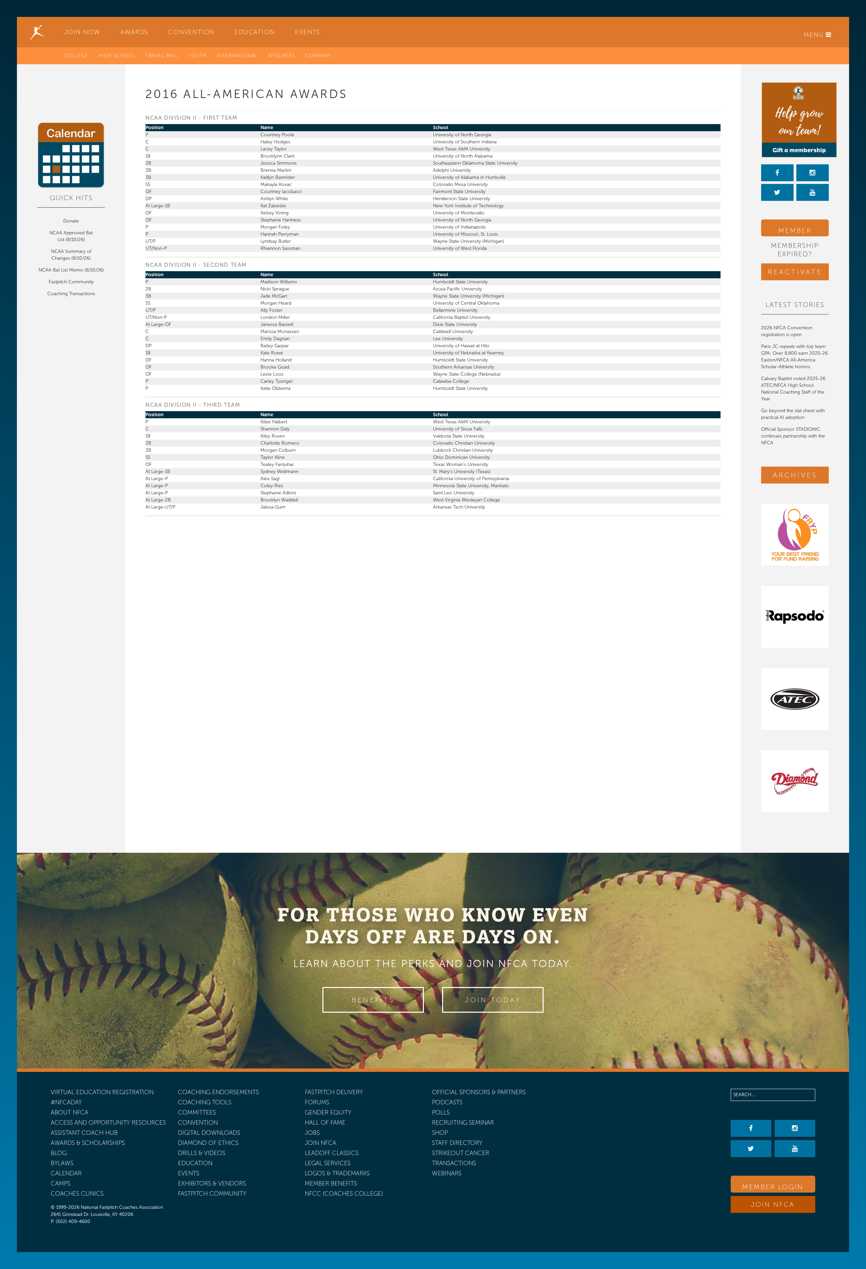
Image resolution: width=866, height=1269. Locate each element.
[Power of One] (795, 120)
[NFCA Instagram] (812, 172)
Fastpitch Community (71, 282)
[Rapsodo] (795, 617)
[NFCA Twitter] (777, 192)
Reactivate (795, 272)
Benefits (373, 1000)
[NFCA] (37, 32)
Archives (795, 475)
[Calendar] (71, 155)
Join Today (493, 1000)
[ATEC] (795, 699)
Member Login (795, 231)
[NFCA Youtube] (812, 192)
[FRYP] (795, 535)
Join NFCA (773, 1204)
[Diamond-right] (795, 781)
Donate (71, 221)
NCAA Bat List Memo (62, 270)
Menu (815, 35)
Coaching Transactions (71, 294)
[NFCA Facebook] (777, 172)
